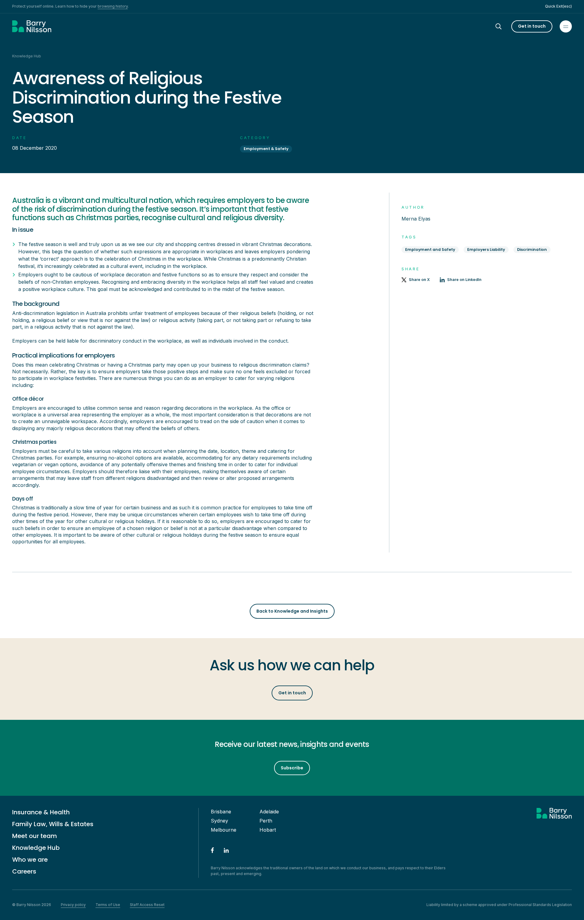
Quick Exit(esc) (558, 6)
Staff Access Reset (147, 904)
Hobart (267, 830)
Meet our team (34, 836)
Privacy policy (73, 904)
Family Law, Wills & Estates (52, 824)
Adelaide (269, 812)
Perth (265, 821)
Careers (24, 871)
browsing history (113, 6)
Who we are (30, 859)
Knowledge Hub (36, 847)
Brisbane (221, 812)
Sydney (219, 821)
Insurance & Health (41, 812)
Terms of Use (108, 904)
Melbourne (223, 830)
